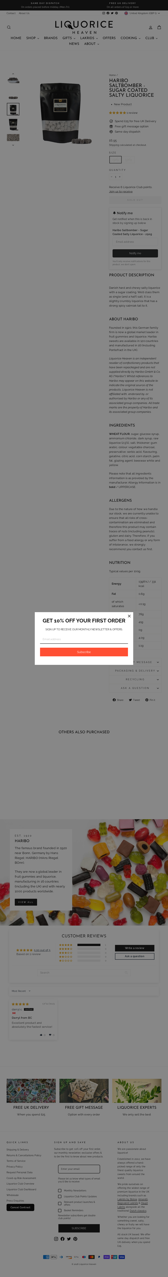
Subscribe (84, 652)
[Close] (129, 616)
